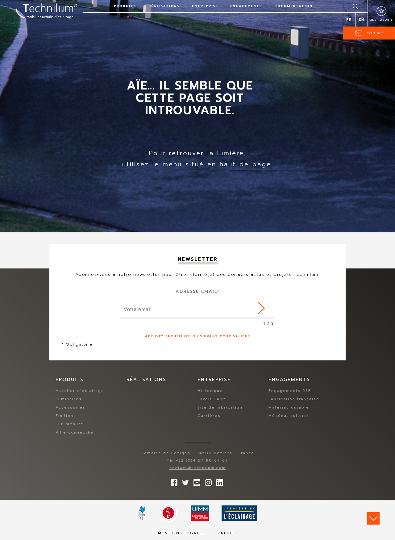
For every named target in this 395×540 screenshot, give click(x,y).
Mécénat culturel (288, 415)
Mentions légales (181, 533)
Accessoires (70, 407)
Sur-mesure (70, 424)
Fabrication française (293, 399)
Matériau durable (288, 407)
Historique (210, 390)
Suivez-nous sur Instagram (206, 481)
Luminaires (69, 399)
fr (349, 19)
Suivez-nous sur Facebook (172, 481)
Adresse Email (198, 291)
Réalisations (164, 6)
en (361, 19)
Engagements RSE (289, 390)
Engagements (246, 6)
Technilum (46, 10)
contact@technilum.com (197, 468)
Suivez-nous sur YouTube (195, 481)
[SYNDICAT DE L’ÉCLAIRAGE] (239, 513)
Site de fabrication (220, 407)
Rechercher (355, 6)
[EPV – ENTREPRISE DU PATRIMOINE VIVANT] (168, 513)
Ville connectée (75, 432)
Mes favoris (381, 20)
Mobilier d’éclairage (80, 390)
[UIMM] (200, 513)
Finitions (66, 415)
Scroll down (373, 518)
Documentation (293, 6)
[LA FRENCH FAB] (142, 513)
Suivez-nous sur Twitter (184, 481)
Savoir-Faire (212, 399)
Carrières (209, 415)
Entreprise (205, 6)
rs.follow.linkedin (218, 481)
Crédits (227, 533)
